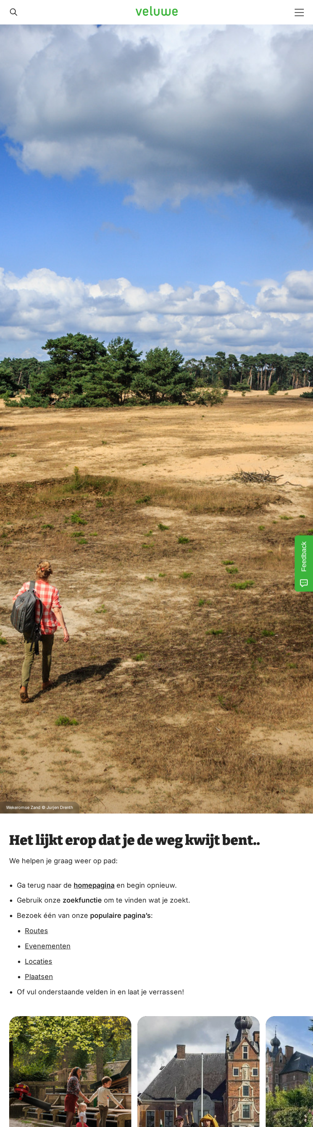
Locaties (38, 961)
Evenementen (48, 946)
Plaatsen (39, 977)
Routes (36, 931)
